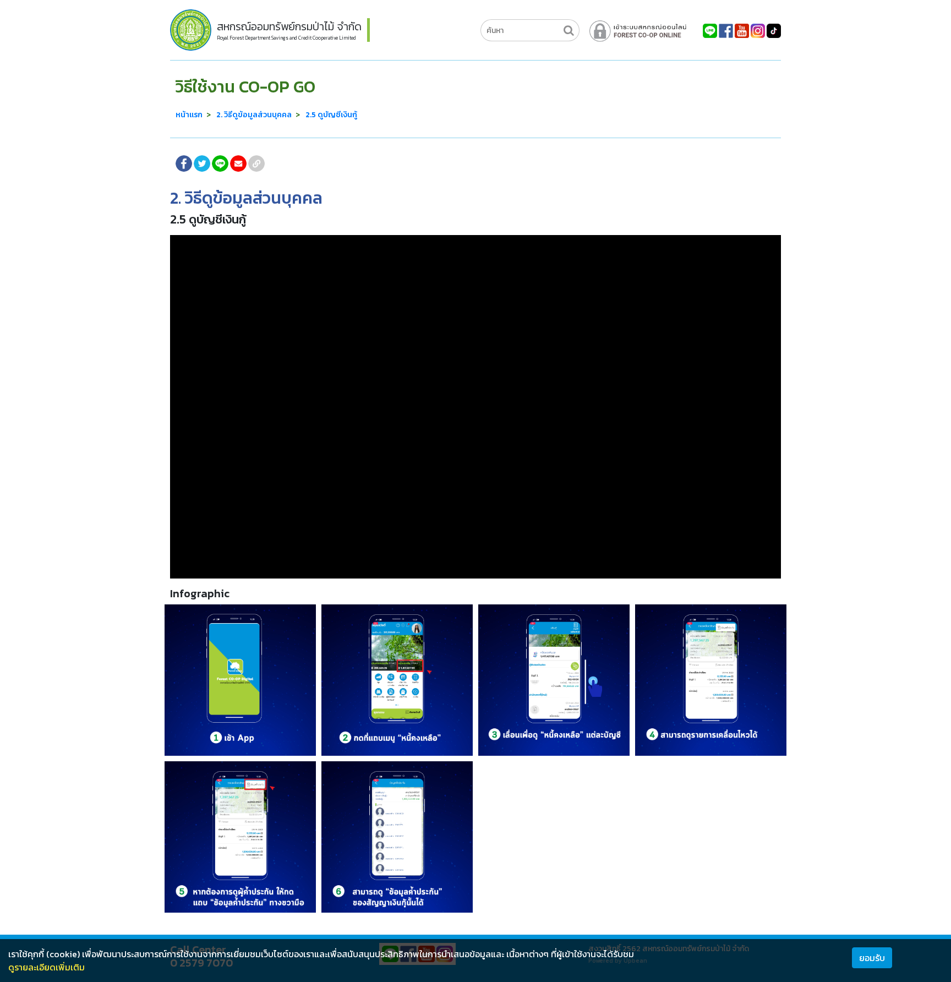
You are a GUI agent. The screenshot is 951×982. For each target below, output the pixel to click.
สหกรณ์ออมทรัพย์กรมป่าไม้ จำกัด (289, 26)
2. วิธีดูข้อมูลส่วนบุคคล (254, 115)
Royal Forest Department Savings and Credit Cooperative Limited (286, 38)
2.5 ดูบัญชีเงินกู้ (331, 115)
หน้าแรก (189, 115)
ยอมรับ (872, 957)
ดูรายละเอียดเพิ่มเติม (46, 967)
